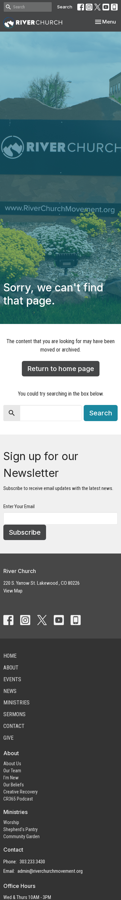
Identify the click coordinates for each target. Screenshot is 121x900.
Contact (14, 726)
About (10, 667)
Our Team (12, 770)
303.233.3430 (32, 862)
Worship (11, 822)
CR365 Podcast (18, 799)
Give (8, 738)
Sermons (14, 714)
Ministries (16, 702)
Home (9, 656)
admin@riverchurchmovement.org (50, 871)
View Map (13, 591)
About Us (12, 763)
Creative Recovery (20, 791)
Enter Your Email (19, 506)
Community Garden (21, 836)
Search (64, 6)
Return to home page (60, 369)
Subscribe (25, 532)
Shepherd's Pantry (20, 829)
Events (12, 679)
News (9, 691)
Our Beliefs (13, 784)
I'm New (10, 777)
